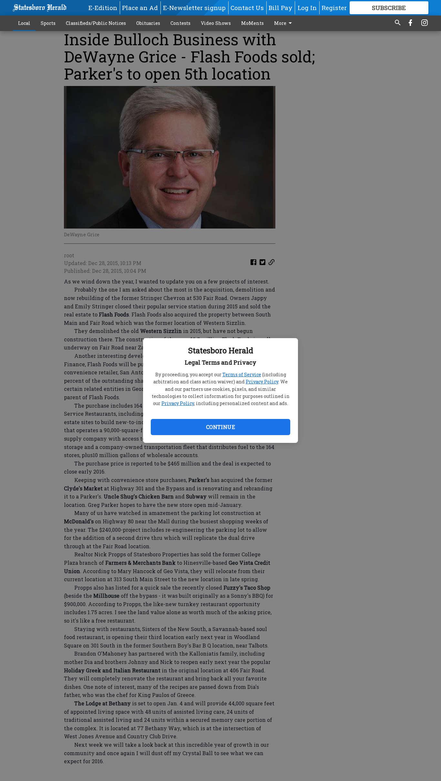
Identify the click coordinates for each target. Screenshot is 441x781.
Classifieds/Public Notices (96, 23)
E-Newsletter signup (194, 8)
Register (334, 8)
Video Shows (216, 23)
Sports (48, 23)
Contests (180, 23)
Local (24, 23)
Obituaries (148, 23)
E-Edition (102, 8)
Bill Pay (280, 8)
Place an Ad (140, 8)
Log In (307, 8)
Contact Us (247, 8)
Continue (220, 426)
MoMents (252, 23)
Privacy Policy (262, 382)
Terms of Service (241, 374)
